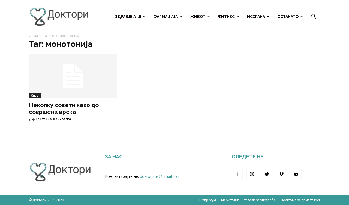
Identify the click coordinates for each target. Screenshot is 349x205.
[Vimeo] (281, 174)
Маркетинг (230, 200)
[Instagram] (251, 174)
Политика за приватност (300, 200)
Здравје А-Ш (128, 16)
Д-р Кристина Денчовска (50, 119)
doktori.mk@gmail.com (160, 176)
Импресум (207, 200)
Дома (33, 35)
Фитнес (226, 16)
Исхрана (256, 16)
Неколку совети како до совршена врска (64, 108)
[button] (313, 17)
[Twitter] (266, 174)
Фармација (166, 16)
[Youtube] (296, 174)
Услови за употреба (260, 200)
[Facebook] (237, 174)
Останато (288, 16)
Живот (198, 16)
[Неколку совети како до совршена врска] (73, 76)
